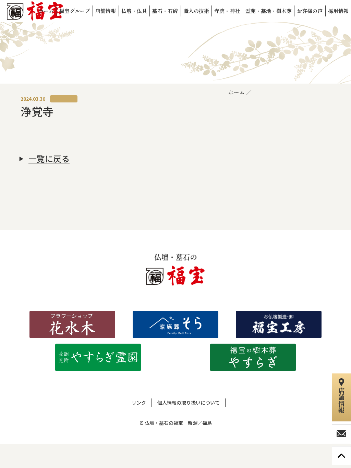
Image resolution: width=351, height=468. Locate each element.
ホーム (236, 92)
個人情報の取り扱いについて (188, 402)
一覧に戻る (49, 159)
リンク (139, 402)
